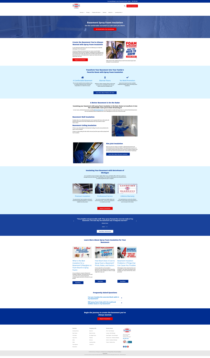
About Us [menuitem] (110, 12)
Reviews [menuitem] (104, 12)
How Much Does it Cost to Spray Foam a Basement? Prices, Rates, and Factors (105, 263)
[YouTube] (128, 346)
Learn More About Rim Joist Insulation (117, 154)
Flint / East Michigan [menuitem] (110, 330)
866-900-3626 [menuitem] (134, 1)
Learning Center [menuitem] (118, 12)
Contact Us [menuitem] (91, 344)
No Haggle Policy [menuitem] (92, 335)
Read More (78, 282)
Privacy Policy (110, 351)
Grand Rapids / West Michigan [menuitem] (112, 335)
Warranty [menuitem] (91, 337)
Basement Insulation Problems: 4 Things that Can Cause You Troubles (126, 263)
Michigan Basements (98, 110)
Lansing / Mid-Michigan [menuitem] (110, 333)
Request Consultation (132, 6)
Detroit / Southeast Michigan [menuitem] (111, 340)
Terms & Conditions (117, 351)
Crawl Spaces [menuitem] (75, 344)
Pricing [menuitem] (87, 12)
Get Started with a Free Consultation (105, 29)
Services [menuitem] (82, 12)
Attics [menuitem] (74, 340)
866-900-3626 (126, 338)
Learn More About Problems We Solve (105, 92)
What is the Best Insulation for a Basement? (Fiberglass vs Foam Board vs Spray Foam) (82, 265)
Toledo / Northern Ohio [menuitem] (110, 342)
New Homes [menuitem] (75, 333)
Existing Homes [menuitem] (76, 330)
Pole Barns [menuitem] (75, 335)
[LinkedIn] (126, 346)
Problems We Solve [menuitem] (96, 12)
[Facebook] (124, 346)
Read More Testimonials (105, 231)
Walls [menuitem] (74, 342)
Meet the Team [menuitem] (92, 333)
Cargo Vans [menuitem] (75, 337)
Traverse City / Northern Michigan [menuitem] (112, 337)
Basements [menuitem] (75, 346)
